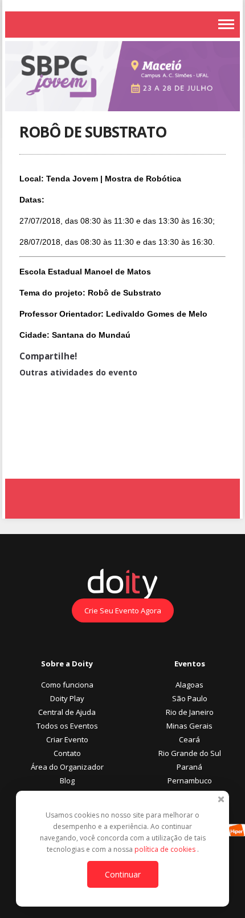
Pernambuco (190, 780)
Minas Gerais (189, 726)
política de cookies (165, 849)
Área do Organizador (67, 767)
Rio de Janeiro (190, 712)
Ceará (189, 739)
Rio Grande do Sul (189, 753)
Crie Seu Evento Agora (122, 610)
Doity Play (67, 698)
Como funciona (67, 685)
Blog (67, 780)
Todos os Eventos (67, 726)
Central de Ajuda (67, 712)
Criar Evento (67, 739)
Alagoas (189, 685)
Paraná (189, 767)
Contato (67, 753)
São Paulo (189, 698)
